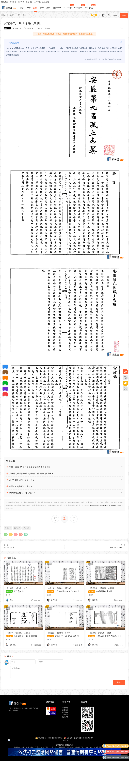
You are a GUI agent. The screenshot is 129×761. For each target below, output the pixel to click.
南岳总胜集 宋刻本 (101, 591)
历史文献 (10, 588)
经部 (29, 8)
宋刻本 (67, 633)
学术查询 (5, 372)
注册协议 (65, 710)
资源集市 (57, 8)
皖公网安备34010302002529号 (84, 738)
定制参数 (65, 717)
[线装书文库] (8, 7)
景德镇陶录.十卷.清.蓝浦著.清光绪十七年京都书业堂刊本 (23, 636)
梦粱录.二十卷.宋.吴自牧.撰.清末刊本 (64, 636)
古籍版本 (60, 588)
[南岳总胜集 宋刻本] (105, 573)
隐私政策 (4, 2)
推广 (123, 28)
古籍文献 (18, 588)
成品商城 (78, 6)
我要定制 (5, 366)
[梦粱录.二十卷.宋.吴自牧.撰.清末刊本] (64, 617)
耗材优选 (68, 6)
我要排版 (5, 383)
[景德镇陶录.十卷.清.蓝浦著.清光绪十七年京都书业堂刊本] (23, 617)
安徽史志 (8, 528)
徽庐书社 (18, 28)
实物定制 (45, 2)
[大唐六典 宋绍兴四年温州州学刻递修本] (105, 617)
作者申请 (12, 2)
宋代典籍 (68, 588)
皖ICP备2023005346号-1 (55, 738)
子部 (42, 8)
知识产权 (21, 2)
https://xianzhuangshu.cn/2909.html (103, 505)
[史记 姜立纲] (23, 573)
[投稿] (103, 15)
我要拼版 (5, 388)
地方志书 (60, 633)
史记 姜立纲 (15, 591)
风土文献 (26, 528)
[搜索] (109, 15)
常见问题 (29, 2)
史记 (25, 588)
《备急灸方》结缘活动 (119, 746)
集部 (48, 8)
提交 (119, 682)
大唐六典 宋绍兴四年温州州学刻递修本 (105, 636)
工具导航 (37, 2)
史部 (35, 8)
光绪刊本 (10, 633)
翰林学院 (89, 6)
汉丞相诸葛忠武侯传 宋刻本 (63, 591)
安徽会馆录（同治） (117, 547)
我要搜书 (5, 394)
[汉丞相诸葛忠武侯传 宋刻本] (64, 573)
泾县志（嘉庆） (10, 547)
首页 (22, 8)
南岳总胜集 (93, 588)
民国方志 (17, 528)
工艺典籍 (27, 633)
